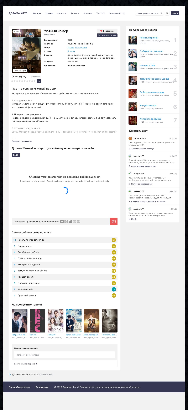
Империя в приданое (29, 264)
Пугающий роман (27, 295)
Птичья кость (25, 246)
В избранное (108, 31)
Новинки (87, 13)
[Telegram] (78, 221)
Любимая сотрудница (29, 283)
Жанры (37, 13)
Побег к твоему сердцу (30, 258)
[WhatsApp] (74, 221)
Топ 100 (100, 13)
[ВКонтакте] (62, 221)
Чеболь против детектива (31, 240)
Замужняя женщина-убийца (32, 270)
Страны (49, 13)
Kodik (16, 155)
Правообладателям (19, 387)
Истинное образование (141, 184)
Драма (71, 47)
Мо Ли (134, 219)
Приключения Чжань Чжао (143, 166)
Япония (71, 51)
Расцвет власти (26, 277)
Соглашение (42, 387)
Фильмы (75, 13)
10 (34, 81)
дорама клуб (18, 13)
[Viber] (70, 221)
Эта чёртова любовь (28, 252)
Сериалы (62, 13)
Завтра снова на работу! (142, 149)
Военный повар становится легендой (148, 201)
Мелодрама (81, 47)
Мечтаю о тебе (25, 289)
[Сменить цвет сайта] (167, 13)
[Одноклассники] (66, 221)
